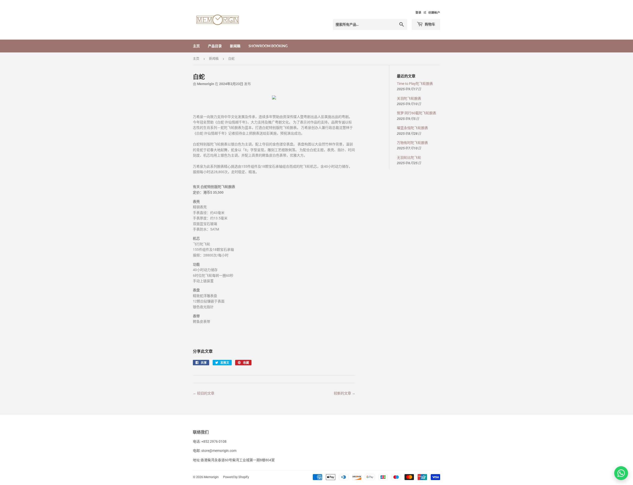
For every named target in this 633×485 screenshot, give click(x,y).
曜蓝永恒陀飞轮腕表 (412, 128)
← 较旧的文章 (203, 393)
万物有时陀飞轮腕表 (412, 143)
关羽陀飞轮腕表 (409, 98)
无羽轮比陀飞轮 (409, 158)
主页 (196, 46)
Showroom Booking (268, 46)
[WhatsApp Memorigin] (621, 473)
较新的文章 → (344, 393)
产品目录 (215, 46)
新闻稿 (235, 46)
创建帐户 (434, 12)
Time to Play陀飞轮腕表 (415, 84)
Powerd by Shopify (236, 477)
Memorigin (211, 477)
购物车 (429, 24)
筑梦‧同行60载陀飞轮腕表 (416, 113)
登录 (418, 12)
